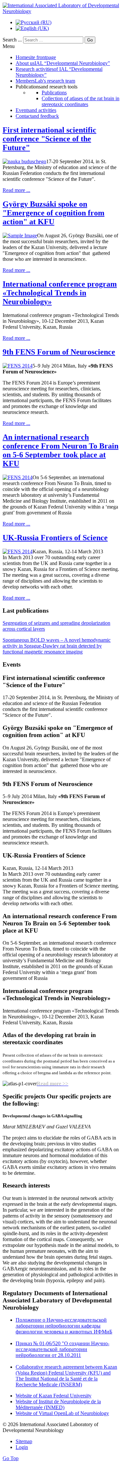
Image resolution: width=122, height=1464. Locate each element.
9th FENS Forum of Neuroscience (59, 352)
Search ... (12, 39)
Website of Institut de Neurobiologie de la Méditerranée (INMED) (58, 1404)
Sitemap (24, 1441)
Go (90, 40)
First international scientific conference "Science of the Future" (49, 139)
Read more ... (16, 190)
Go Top (11, 1458)
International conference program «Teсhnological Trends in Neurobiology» (60, 293)
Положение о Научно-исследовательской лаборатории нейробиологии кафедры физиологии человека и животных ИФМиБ (64, 1325)
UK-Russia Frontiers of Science (55, 537)
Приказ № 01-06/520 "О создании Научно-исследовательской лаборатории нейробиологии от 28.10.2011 (62, 1349)
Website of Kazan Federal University (53, 1395)
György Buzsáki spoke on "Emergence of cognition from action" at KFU (53, 213)
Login (22, 1447)
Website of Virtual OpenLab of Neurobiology (62, 1413)
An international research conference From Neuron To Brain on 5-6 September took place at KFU (60, 450)
